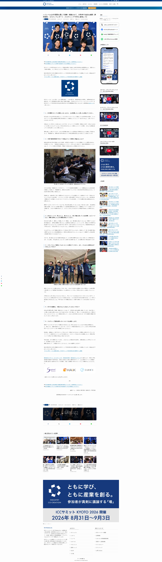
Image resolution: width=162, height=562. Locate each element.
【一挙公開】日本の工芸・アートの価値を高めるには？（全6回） (113, 238)
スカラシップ (59, 19)
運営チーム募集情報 (100, 541)
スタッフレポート (66, 19)
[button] (48, 55)
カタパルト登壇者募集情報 (102, 538)
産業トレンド (74, 547)
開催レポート (78, 19)
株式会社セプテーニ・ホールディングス (53, 358)
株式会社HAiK (66, 358)
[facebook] (111, 0)
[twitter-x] (113, 0)
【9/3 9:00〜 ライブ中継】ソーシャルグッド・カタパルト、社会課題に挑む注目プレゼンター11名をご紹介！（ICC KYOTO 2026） (109, 204)
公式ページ (91, 103)
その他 (72, 553)
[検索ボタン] (117, 4)
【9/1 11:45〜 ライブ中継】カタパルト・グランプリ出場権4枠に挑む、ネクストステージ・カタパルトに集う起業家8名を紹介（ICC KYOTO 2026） (109, 196)
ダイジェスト (74, 532)
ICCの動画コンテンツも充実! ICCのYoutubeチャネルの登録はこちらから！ (62, 386)
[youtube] (116, 0)
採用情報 (98, 535)
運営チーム (72, 19)
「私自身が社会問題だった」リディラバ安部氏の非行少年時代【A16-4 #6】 (113, 250)
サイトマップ (99, 547)
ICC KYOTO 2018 (53, 19)
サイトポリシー (99, 544)
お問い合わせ (99, 550)
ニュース (73, 538)
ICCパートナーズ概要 (101, 532)
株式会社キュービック (76, 358)
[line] (115, 0)
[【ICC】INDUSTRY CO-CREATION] (48, 4)
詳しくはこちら (92, 8)
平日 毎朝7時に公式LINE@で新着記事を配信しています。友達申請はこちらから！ (64, 62)
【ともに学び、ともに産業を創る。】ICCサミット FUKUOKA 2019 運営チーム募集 (63, 77)
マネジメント (74, 544)
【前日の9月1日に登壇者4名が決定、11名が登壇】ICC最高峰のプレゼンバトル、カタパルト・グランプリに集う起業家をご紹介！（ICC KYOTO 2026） (109, 212)
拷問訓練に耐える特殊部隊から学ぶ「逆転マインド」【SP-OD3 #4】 (113, 219)
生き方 (72, 550)
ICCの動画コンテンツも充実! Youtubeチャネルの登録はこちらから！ (60, 63)
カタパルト (73, 541)
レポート (46, 19)
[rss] (118, 0)
